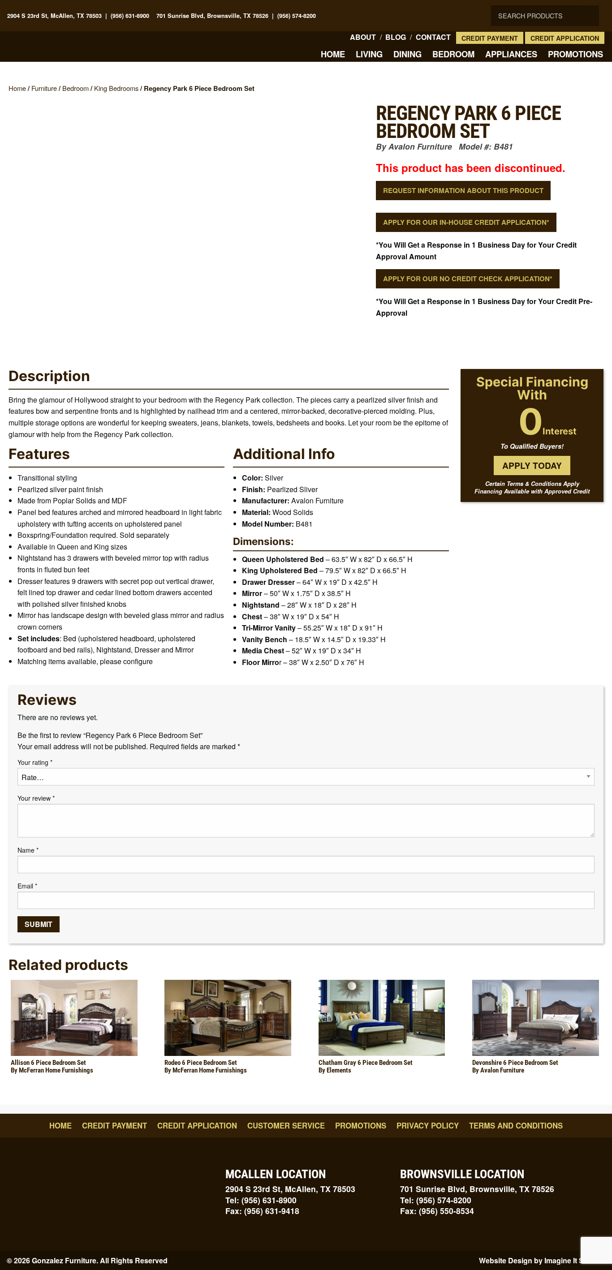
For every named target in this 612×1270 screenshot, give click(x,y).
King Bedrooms (116, 88)
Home (333, 54)
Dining (407, 54)
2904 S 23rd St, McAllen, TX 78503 (54, 16)
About (363, 37)
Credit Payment (489, 38)
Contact (433, 37)
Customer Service (286, 1125)
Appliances (511, 54)
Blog (395, 37)
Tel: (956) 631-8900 (261, 1200)
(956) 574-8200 (296, 16)
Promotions (575, 54)
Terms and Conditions (516, 1125)
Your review (36, 798)
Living (369, 54)
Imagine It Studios (574, 1260)
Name (28, 849)
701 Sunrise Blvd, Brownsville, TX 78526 (212, 16)
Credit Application (564, 38)
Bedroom (453, 54)
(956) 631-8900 (130, 16)
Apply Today (532, 465)
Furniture (44, 88)
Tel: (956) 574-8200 (435, 1200)
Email (27, 885)
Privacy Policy (428, 1125)
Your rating (34, 762)
